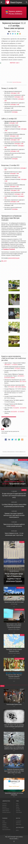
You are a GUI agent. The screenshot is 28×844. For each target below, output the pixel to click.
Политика (18, 810)
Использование (5, 808)
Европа (22, 635)
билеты (13, 377)
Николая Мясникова (16, 82)
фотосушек (16, 258)
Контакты (4, 807)
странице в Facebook (9, 249)
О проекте (4, 803)
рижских (10, 258)
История (22, 542)
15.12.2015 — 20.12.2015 (19, 408)
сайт (18, 93)
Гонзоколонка (20, 587)
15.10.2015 (17, 368)
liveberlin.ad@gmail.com (20, 451)
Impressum (18, 822)
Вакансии (4, 805)
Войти (17, 830)
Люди (17, 803)
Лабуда (2, 686)
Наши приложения (6, 829)
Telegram (4, 824)
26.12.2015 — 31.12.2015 (17, 411)
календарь (13, 93)
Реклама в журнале (6, 812)
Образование (19, 812)
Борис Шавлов (16, 629)
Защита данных (5, 810)
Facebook (4, 822)
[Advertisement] (14, 446)
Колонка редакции (23, 460)
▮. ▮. (9, 31)
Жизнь (18, 31)
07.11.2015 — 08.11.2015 (14, 386)
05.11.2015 (23, 381)
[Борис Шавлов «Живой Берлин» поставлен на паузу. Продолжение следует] (14, 486)
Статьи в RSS (5, 827)
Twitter (3, 821)
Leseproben (18, 821)
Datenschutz (18, 824)
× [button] (14, 841)
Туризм (17, 807)
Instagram (4, 826)
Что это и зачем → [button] (14, 838)
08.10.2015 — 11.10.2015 (11, 364)
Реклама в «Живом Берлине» (9, 451)
